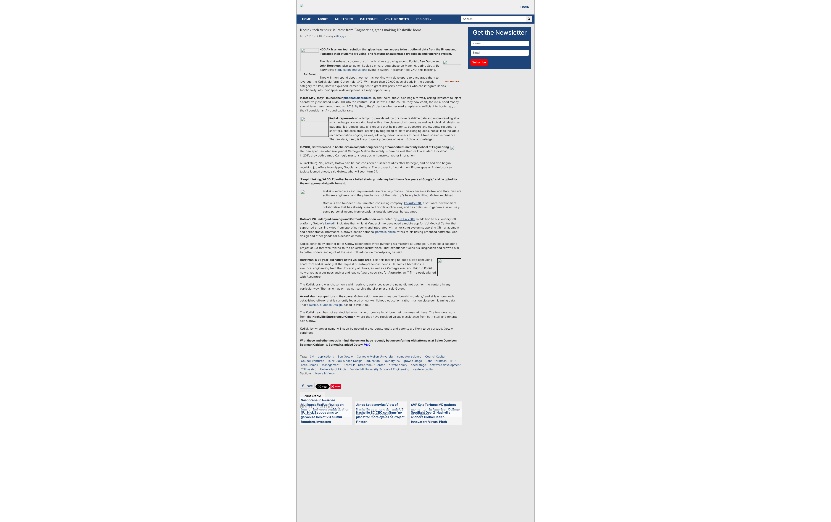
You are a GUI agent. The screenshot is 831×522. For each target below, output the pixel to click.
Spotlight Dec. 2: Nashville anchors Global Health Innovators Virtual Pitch (431, 417)
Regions (422, 19)
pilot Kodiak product (357, 98)
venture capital (423, 369)
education (373, 360)
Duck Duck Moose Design (345, 360)
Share (308, 386)
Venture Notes (397, 19)
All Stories (344, 19)
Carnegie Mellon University (375, 356)
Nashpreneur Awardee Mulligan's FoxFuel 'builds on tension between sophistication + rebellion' (325, 407)
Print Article (312, 396)
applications (326, 356)
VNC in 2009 (406, 219)
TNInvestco (308, 369)
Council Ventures (312, 360)
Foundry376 (412, 203)
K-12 (453, 360)
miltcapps (340, 36)
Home (306, 19)
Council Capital (435, 356)
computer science (409, 356)
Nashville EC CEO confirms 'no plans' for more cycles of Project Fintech (380, 417)
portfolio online (385, 232)
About (323, 19)
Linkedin (330, 223)
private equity (398, 365)
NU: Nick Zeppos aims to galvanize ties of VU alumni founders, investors (321, 417)
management (331, 365)
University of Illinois (333, 369)
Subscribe (479, 62)
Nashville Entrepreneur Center (364, 365)
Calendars (369, 19)
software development (445, 365)
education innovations (352, 69)
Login (524, 7)
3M (312, 356)
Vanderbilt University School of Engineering (379, 369)
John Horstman (436, 360)
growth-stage (412, 360)
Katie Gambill (309, 365)
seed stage (418, 365)
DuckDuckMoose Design (325, 304)
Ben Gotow (345, 356)
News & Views (325, 373)
